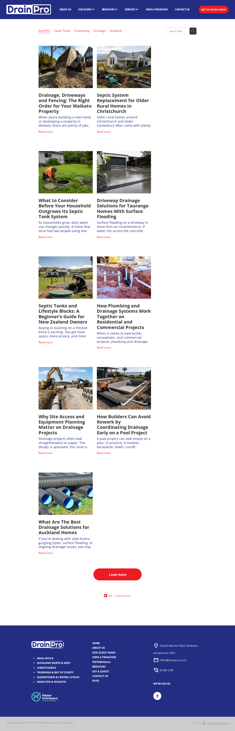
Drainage (100, 31)
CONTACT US (182, 9)
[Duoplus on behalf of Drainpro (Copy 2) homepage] (28, 9)
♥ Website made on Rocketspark (55, 722)
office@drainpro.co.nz (172, 660)
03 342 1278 (166, 670)
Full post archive (123, 595)
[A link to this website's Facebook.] (157, 696)
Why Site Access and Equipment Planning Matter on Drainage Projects (62, 424)
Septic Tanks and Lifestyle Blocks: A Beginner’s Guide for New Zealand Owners (63, 313)
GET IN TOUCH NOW (213, 9)
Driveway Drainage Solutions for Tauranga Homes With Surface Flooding (122, 208)
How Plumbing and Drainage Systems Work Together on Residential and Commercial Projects (124, 316)
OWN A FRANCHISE (157, 9)
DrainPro (44, 31)
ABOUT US (65, 9)
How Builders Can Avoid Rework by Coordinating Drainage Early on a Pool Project (124, 424)
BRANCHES (108, 9)
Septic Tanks (62, 31)
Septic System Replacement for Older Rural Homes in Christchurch (123, 103)
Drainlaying (82, 31)
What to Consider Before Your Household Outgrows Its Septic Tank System (65, 208)
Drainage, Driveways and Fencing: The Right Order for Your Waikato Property (65, 103)
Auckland (116, 31)
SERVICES (130, 9)
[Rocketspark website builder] (210, 723)
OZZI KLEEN (85, 9)
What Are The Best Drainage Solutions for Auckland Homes (64, 527)
